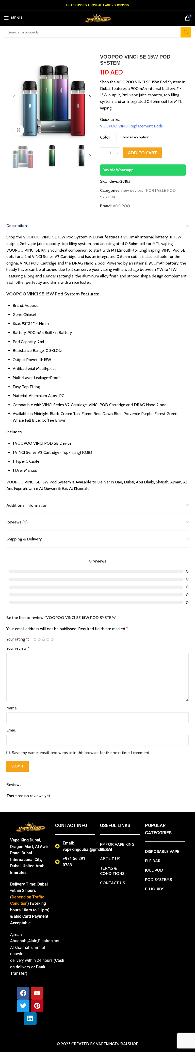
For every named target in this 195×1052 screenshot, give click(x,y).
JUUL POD (154, 870)
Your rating (17, 639)
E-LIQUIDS (154, 889)
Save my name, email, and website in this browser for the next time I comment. (81, 752)
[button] (14, 97)
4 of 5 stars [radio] (48, 639)
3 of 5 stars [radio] (43, 639)
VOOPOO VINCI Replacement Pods (131, 126)
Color (105, 137)
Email (11, 730)
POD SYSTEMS (158, 879)
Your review (17, 648)
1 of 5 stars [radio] (35, 639)
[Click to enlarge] (18, 130)
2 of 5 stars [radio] (39, 639)
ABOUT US (110, 858)
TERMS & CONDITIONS (112, 871)
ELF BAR (152, 860)
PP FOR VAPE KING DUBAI (117, 847)
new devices (132, 190)
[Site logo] (97, 17)
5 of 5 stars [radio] (52, 639)
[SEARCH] (186, 32)
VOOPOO (121, 205)
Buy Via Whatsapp (118, 170)
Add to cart (142, 153)
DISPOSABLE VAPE (162, 851)
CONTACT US (112, 882)
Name (11, 708)
